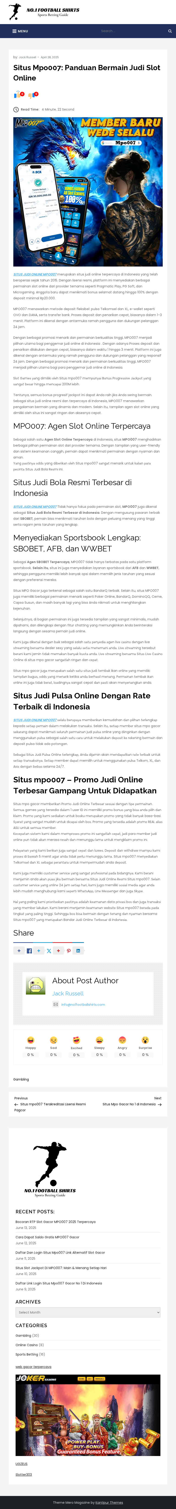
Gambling (21, 1079)
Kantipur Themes (109, 1502)
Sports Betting (27, 1354)
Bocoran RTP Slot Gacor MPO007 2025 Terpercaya (56, 1222)
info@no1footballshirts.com (83, 1004)
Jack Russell (27, 57)
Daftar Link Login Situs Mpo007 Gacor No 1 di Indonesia (59, 1283)
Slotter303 (24, 1474)
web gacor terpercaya (33, 1366)
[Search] (170, 31)
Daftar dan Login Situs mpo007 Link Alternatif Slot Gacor (60, 1252)
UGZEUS (22, 1464)
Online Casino (27, 1345)
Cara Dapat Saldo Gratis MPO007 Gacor (47, 1237)
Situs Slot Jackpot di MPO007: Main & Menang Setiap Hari (61, 1268)
